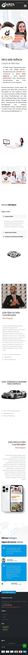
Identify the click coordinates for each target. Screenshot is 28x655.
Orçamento (4, 614)
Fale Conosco (5, 619)
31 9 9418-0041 (20, 33)
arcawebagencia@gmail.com (12, 607)
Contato (4, 616)
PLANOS (16, 41)
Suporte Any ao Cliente (10, 232)
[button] (3, 175)
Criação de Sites (9, 216)
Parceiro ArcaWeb (5, 632)
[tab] (14, 216)
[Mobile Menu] (25, 6)
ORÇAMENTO (19, 36)
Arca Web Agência (11, 643)
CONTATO (5, 629)
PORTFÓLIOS (18, 38)
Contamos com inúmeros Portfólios (14, 236)
